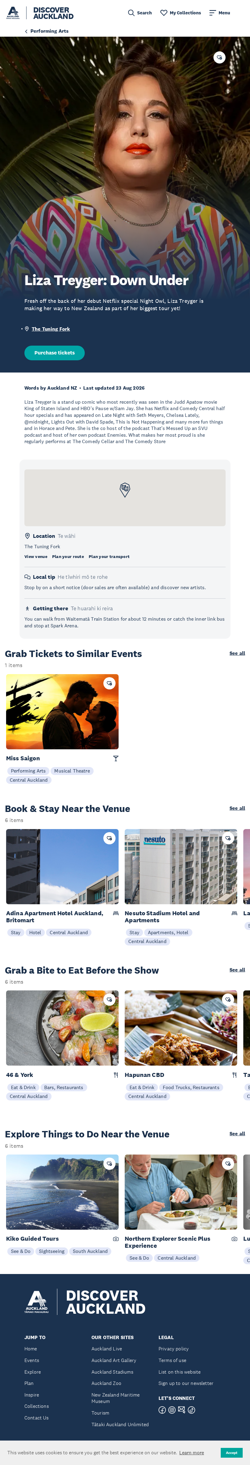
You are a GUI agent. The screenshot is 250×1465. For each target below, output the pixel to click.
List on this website (180, 1372)
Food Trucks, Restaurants (191, 1087)
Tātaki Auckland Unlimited (120, 1424)
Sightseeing (51, 1251)
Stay (16, 932)
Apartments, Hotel (168, 932)
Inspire (31, 1395)
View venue (35, 556)
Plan (29, 1383)
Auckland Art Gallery (113, 1360)
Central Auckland (29, 780)
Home (30, 1349)
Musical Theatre (72, 771)
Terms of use (172, 1360)
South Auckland (90, 1251)
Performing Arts (28, 771)
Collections (36, 1406)
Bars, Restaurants (64, 1087)
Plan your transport (109, 556)
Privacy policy (174, 1349)
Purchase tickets (54, 353)
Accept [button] (232, 1452)
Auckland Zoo (106, 1383)
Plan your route (68, 556)
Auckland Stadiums (112, 1372)
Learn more (191, 1452)
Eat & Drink (23, 1087)
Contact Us (36, 1418)
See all (237, 653)
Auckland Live (106, 1349)
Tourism (100, 1413)
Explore (32, 1372)
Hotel (35, 932)
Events (31, 1360)
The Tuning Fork (51, 329)
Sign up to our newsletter (186, 1383)
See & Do (20, 1251)
